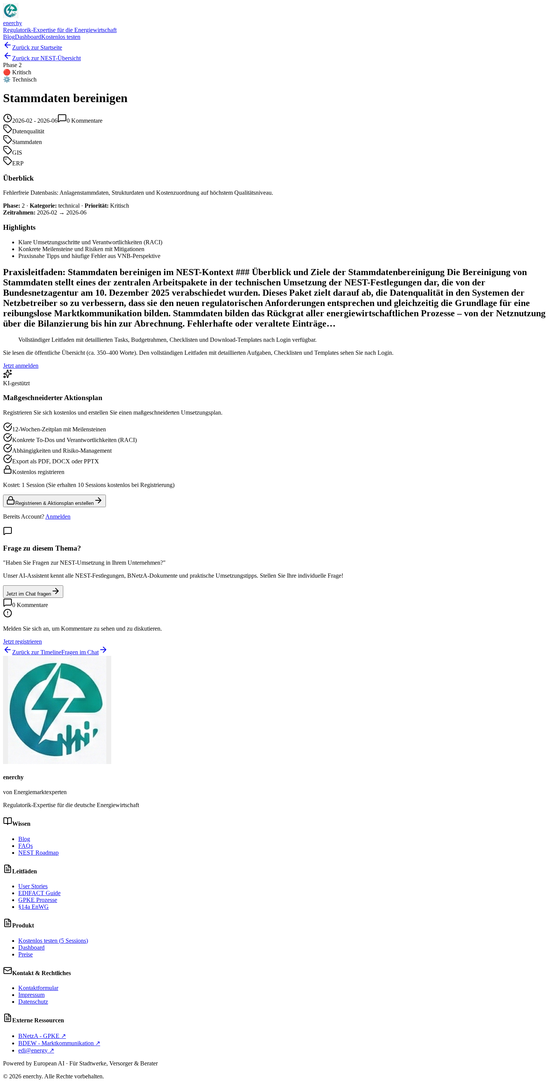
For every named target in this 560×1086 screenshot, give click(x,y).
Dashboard (28, 37)
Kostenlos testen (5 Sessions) (53, 940)
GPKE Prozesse (37, 900)
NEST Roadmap (38, 852)
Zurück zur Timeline (36, 652)
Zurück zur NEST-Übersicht (46, 58)
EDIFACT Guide (39, 893)
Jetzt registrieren (22, 641)
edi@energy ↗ (36, 1050)
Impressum (31, 994)
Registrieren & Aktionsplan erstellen (54, 503)
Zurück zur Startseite (37, 47)
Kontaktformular (38, 988)
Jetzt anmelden (20, 365)
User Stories (33, 886)
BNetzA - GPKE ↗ (42, 1036)
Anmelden (57, 516)
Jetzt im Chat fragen (28, 594)
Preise (25, 954)
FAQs (25, 846)
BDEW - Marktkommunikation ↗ (59, 1043)
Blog (9, 37)
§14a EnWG (33, 906)
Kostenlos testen (60, 37)
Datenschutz (33, 1001)
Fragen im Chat (80, 652)
